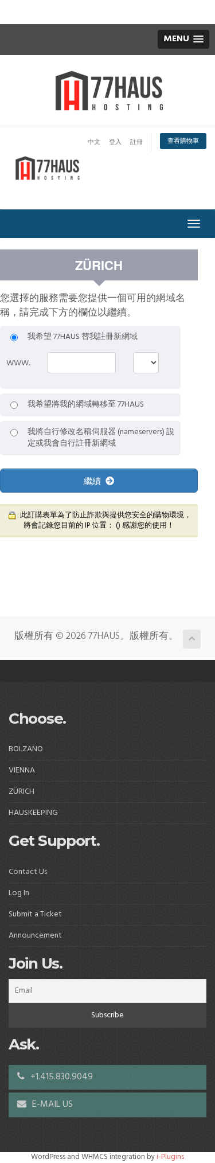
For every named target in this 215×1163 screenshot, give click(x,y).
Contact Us (28, 872)
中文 (94, 142)
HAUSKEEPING (33, 812)
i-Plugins (170, 1157)
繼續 (94, 480)
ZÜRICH (21, 791)
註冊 (136, 142)
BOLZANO (26, 749)
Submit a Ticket (35, 914)
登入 (115, 142)
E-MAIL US (51, 1104)
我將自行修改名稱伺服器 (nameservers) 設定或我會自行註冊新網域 (101, 438)
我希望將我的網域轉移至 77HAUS (86, 405)
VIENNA (22, 770)
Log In (19, 893)
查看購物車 (183, 141)
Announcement (35, 935)
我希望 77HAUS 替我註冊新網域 (83, 337)
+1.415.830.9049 (60, 1077)
